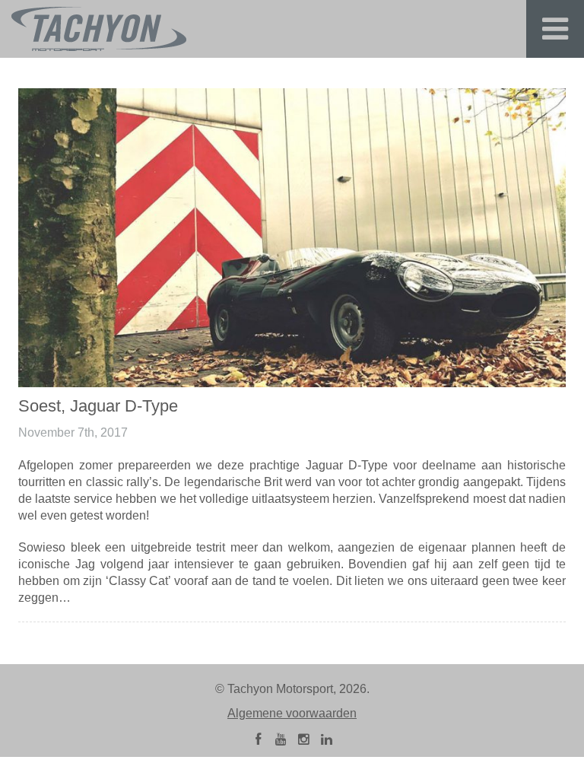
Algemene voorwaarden (292, 713)
